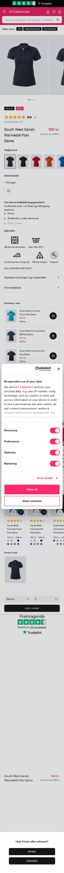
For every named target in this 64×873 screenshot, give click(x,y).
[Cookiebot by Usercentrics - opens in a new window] (37, 369)
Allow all (32, 489)
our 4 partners (23, 387)
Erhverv (32, 861)
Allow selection (32, 501)
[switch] (55, 442)
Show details (45, 477)
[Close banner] (58, 369)
